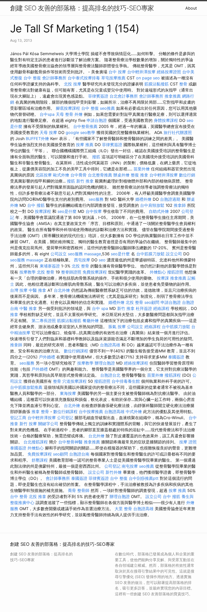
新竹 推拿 (85, 181)
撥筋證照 (175, 272)
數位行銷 (187, 174)
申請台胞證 (97, 120)
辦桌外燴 (121, 174)
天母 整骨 (64, 114)
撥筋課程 (173, 375)
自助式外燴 (159, 211)
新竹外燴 (114, 472)
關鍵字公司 (48, 423)
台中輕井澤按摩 (141, 71)
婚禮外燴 (143, 199)
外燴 (78, 114)
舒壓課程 (40, 460)
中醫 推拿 (37, 290)
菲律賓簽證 (98, 96)
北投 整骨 (80, 265)
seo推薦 (107, 108)
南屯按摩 (130, 466)
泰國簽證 (176, 356)
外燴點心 (158, 272)
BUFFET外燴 (37, 138)
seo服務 (96, 199)
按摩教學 (27, 272)
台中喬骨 (78, 174)
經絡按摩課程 (136, 363)
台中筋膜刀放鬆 (150, 253)
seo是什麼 (67, 211)
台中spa (47, 114)
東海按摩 (68, 393)
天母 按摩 (48, 132)
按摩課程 (43, 211)
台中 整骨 (19, 496)
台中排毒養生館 (126, 381)
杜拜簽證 (144, 308)
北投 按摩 (72, 83)
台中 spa (100, 308)
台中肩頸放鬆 (152, 205)
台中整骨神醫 (70, 441)
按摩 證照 (188, 441)
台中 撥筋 (36, 205)
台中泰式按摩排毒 (84, 77)
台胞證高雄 (110, 344)
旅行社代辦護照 (178, 132)
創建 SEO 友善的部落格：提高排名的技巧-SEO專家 (82, 8)
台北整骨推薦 (100, 174)
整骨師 (83, 490)
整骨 (183, 83)
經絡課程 (161, 308)
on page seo (148, 77)
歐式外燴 (61, 174)
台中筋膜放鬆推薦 (26, 387)
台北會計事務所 (124, 96)
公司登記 (65, 417)
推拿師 (180, 205)
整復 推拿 (139, 174)
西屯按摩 (82, 259)
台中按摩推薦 (91, 411)
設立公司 (174, 253)
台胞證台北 (110, 375)
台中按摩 (94, 211)
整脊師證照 (71, 272)
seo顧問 (151, 302)
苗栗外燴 (142, 168)
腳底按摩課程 (68, 108)
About (191, 8)
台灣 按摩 (19, 290)
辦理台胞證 (105, 363)
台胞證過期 (170, 199)
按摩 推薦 (84, 144)
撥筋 (96, 156)
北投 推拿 (37, 496)
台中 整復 (32, 77)
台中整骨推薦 (85, 126)
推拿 (14, 314)
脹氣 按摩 (117, 326)
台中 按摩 (117, 71)
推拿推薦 (173, 96)
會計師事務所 (54, 77)
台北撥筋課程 (35, 441)
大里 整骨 (123, 508)
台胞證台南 (79, 454)
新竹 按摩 (28, 423)
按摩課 (163, 278)
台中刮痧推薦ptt (144, 478)
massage (92, 253)
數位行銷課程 (76, 350)
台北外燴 (62, 290)
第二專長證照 (44, 320)
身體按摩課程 (166, 120)
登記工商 (18, 417)
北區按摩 (44, 174)
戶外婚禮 (47, 356)
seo (102, 259)
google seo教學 (80, 132)
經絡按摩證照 (169, 71)
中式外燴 (134, 411)
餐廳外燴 (91, 320)
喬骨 (72, 490)
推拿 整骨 (40, 411)
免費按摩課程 (95, 272)
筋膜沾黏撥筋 (156, 83)
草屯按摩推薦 (113, 77)
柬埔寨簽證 (50, 265)
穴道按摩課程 (74, 381)
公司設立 (58, 253)
